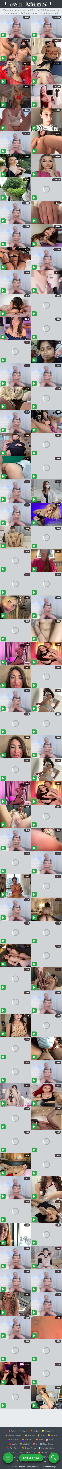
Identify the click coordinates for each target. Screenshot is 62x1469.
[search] (53, 1457)
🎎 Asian (12, 1431)
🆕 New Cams (46, 1444)
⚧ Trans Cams (29, 1448)
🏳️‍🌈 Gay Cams (13, 1448)
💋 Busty (13, 1444)
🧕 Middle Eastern (13, 1435)
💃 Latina (34, 1431)
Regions (22, 1467)
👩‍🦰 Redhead (27, 1439)
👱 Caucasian (48, 1431)
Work (29, 1467)
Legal (54, 1467)
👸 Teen (41, 1435)
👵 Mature (30, 1435)
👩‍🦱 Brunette (13, 1439)
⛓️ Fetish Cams (15, 1452)
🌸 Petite (50, 1439)
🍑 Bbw (39, 1439)
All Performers (45, 1467)
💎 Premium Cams (46, 1448)
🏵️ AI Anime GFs (46, 1452)
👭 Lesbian (25, 1444)
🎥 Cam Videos (46, 1457)
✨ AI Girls (30, 1452)
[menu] (8, 1457)
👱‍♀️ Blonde (52, 1435)
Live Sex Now (31, 1457)
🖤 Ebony (23, 1431)
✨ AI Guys (13, 1457)
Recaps (35, 1467)
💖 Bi (35, 1444)
